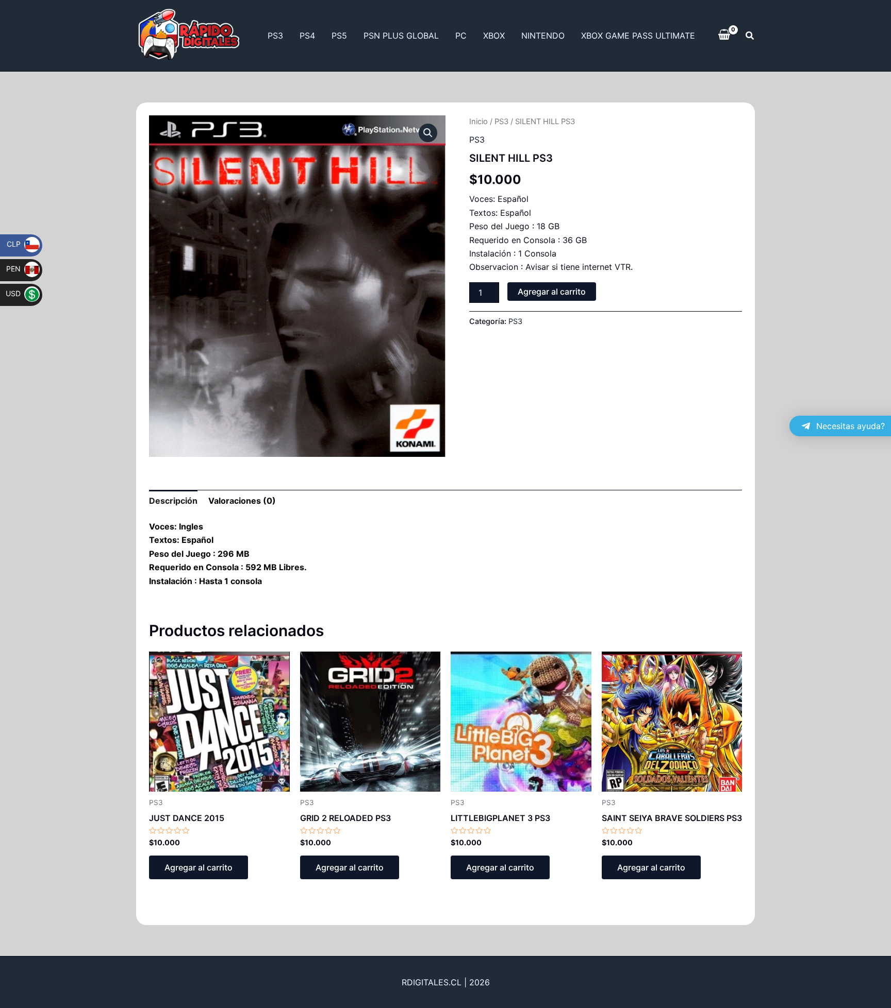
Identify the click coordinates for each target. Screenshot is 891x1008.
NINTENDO (543, 35)
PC (461, 35)
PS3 (275, 35)
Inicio (478, 121)
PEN (20, 268)
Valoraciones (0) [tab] (242, 501)
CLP (20, 244)
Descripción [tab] (173, 501)
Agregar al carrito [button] (198, 867)
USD (20, 293)
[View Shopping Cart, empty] (724, 35)
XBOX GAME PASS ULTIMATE (638, 35)
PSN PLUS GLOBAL (401, 35)
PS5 (339, 35)
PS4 (307, 35)
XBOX (494, 35)
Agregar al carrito (552, 291)
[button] (750, 35)
